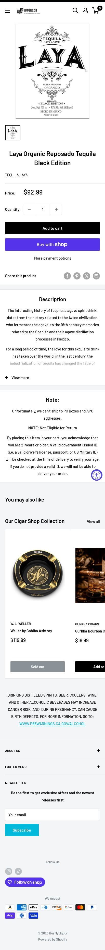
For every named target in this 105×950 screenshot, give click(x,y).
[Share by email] (96, 275)
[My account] (85, 10)
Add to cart (52, 228)
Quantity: (13, 209)
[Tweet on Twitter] (86, 275)
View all (93, 521)
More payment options (52, 258)
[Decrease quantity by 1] (29, 209)
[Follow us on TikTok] (18, 871)
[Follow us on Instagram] (8, 871)
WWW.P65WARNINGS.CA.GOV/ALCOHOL (52, 723)
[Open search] (75, 10)
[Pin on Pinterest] (77, 275)
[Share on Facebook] (67, 275)
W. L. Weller (20, 624)
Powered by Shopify (52, 939)
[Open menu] (7, 11)
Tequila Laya (16, 175)
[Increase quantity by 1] (56, 209)
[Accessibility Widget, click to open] (96, 475)
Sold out (38, 666)
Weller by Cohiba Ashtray (31, 630)
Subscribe (22, 829)
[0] (96, 10)
